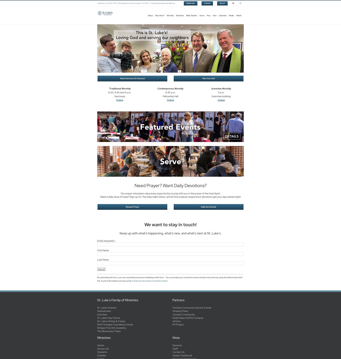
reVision (176, 321)
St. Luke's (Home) (106, 307)
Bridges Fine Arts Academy (111, 327)
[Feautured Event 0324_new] (170, 112)
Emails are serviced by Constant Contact (150, 281)
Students (102, 352)
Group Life (103, 348)
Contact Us (178, 352)
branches (102, 314)
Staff (175, 348)
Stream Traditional (182, 355)
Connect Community (183, 314)
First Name (103, 250)
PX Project (178, 324)
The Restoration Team (109, 331)
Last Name (103, 259)
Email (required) (106, 240)
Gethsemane (104, 311)
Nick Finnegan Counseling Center (115, 324)
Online (221, 100)
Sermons (177, 345)
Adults (100, 345)
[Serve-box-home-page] (170, 147)
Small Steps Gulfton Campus (187, 317)
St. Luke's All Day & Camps (111, 321)
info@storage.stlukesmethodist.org (163, 3)
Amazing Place (180, 311)
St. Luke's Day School (108, 317)
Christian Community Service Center (191, 307)
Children (101, 355)
